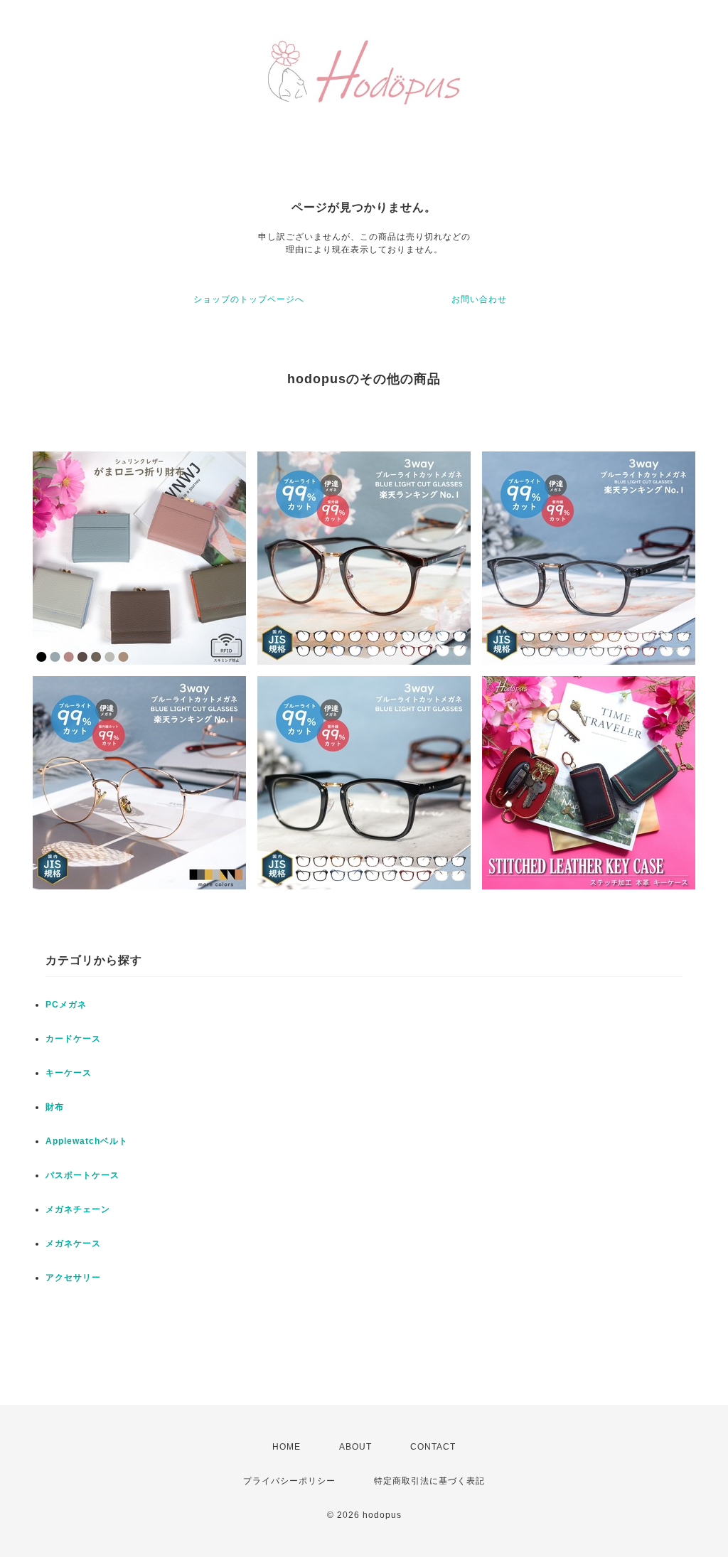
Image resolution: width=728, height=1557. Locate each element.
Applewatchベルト (87, 1141)
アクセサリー (73, 1278)
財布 (55, 1107)
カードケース (73, 1039)
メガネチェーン (78, 1209)
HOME (286, 1447)
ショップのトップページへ (248, 299)
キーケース (69, 1073)
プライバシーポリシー (289, 1481)
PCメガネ (66, 1005)
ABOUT (355, 1447)
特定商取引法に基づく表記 (429, 1481)
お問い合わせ (479, 299)
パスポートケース (82, 1175)
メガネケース (73, 1243)
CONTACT (433, 1447)
